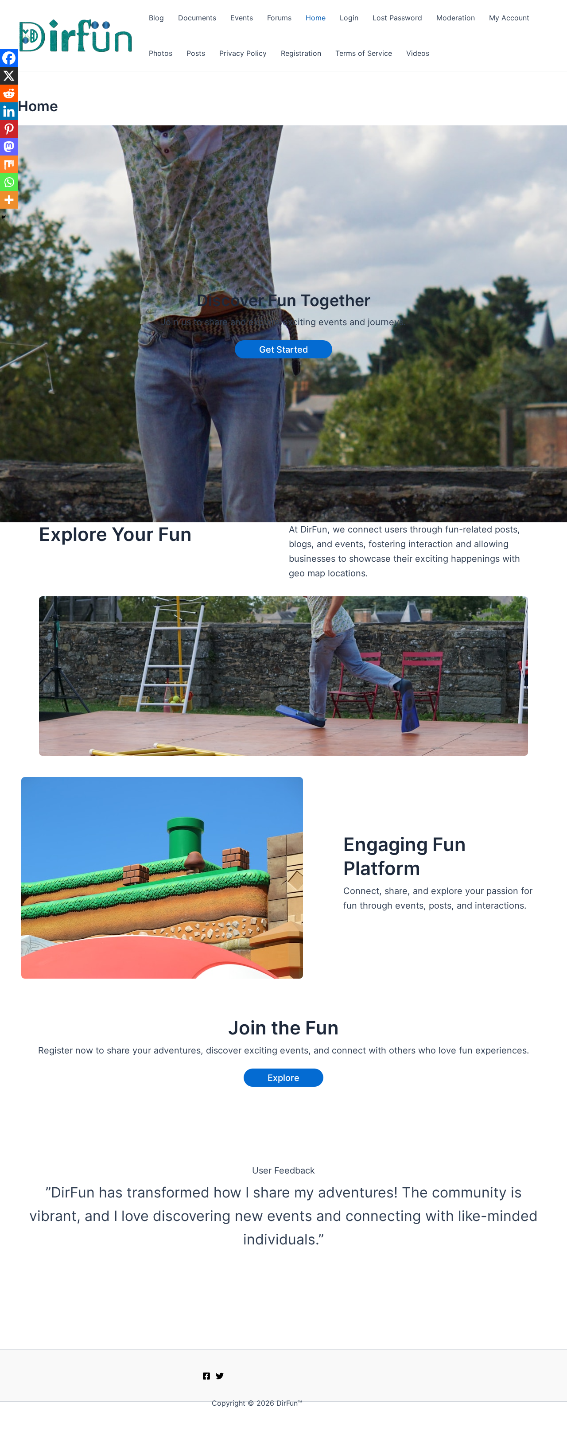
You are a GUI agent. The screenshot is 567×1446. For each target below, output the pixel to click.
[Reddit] (9, 93)
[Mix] (9, 164)
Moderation (455, 17)
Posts (195, 53)
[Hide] (3, 217)
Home (316, 17)
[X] (9, 76)
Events (241, 17)
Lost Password (397, 17)
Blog (156, 17)
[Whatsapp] (9, 182)
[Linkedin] (9, 111)
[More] (9, 200)
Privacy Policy (243, 53)
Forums (279, 17)
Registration (301, 53)
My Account (509, 17)
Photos (160, 53)
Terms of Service (363, 53)
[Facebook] (9, 58)
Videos (417, 53)
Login (349, 17)
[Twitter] (220, 1376)
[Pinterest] (9, 129)
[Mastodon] (9, 146)
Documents (197, 17)
